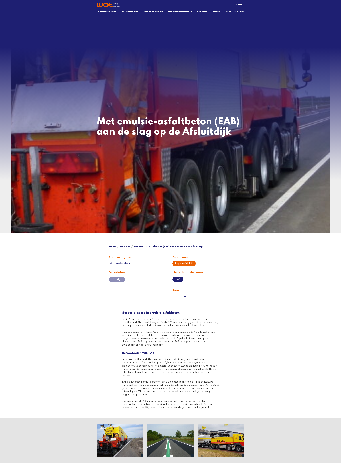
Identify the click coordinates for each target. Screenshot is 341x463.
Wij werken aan (130, 12)
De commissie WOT (106, 12)
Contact (240, 5)
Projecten (202, 12)
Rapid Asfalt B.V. (184, 263)
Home (112, 247)
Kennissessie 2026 (235, 12)
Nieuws (216, 12)
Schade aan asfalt (153, 12)
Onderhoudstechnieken (180, 12)
